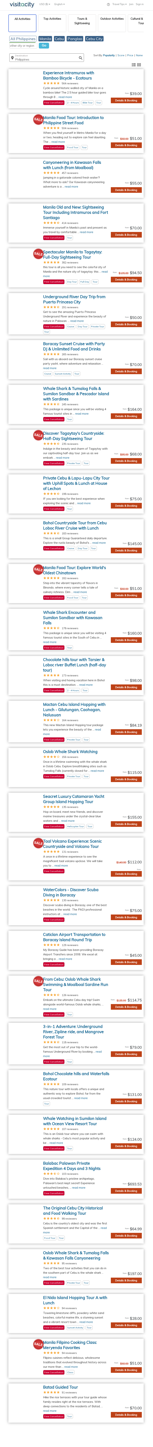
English (58, 4)
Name (139, 55)
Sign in (140, 4)
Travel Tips (119, 4)
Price (130, 55)
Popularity (109, 55)
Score (121, 55)
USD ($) (44, 4)
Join (131, 4)
